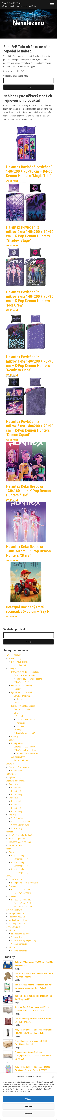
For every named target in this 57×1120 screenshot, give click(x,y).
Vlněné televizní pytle (20, 825)
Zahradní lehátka (21, 760)
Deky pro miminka (16, 913)
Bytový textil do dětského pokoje (25, 672)
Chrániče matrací (16, 879)
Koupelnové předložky (23, 665)
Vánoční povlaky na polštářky (23, 940)
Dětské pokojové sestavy (24, 746)
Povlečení (21, 723)
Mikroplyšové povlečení (21, 933)
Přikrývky (17, 730)
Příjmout (28, 1099)
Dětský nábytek (17, 743)
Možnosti (28, 1114)
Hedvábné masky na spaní (20, 842)
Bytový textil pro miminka (24, 675)
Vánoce (12, 930)
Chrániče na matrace (26, 719)
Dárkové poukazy (21, 859)
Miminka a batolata (14, 910)
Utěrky (16, 702)
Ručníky (17, 689)
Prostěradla (22, 726)
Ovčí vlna (12, 814)
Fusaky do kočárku (17, 916)
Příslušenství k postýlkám (27, 753)
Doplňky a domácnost (15, 780)
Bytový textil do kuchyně (21, 692)
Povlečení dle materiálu (21, 889)
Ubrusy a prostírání (22, 696)
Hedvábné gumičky (17, 838)
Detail (15, 181)
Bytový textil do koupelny (21, 685)
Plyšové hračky (15, 777)
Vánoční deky (17, 937)
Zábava (12, 852)
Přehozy (14, 736)
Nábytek (12, 740)
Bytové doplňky (15, 658)
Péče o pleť (16, 787)
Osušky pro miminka (17, 923)
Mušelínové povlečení (23, 906)
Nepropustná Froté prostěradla (24, 882)
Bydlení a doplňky (13, 655)
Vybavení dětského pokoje (20, 767)
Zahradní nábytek (18, 757)
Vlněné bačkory (17, 818)
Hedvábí (9, 831)
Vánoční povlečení (19, 944)
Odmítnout (28, 1106)
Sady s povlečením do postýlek (30, 679)
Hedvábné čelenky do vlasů (20, 835)
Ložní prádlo (19, 716)
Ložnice (9, 876)
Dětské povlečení (21, 682)
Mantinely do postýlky (18, 920)
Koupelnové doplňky (19, 662)
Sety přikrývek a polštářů (24, 733)
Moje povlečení (11, 3)
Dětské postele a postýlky (25, 750)
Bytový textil (14, 668)
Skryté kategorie (13, 927)
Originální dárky (17, 855)
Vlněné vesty (16, 828)
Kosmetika (13, 784)
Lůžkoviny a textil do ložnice (23, 706)
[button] (53, 1076)
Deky (16, 713)
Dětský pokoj (11, 774)
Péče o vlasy (16, 794)
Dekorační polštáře (22, 709)
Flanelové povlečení (22, 893)
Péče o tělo (16, 791)
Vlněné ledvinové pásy (20, 821)
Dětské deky (16, 770)
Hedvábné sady (15, 845)
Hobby (8, 848)
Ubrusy (20, 699)
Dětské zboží (11, 763)
